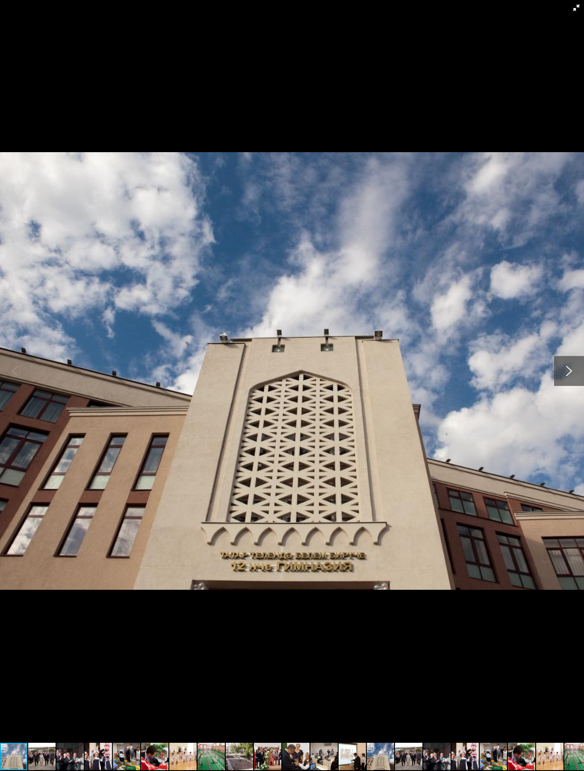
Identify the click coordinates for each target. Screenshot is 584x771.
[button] (576, 8)
